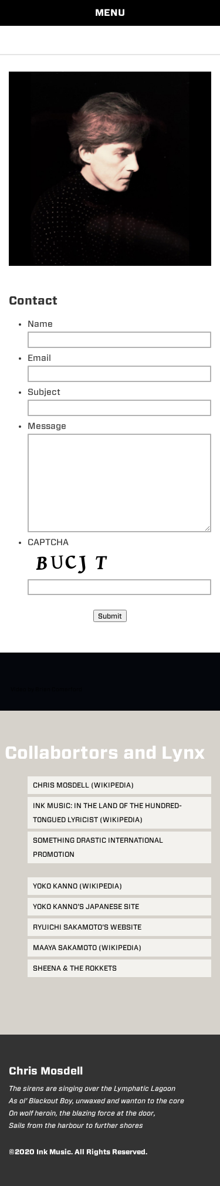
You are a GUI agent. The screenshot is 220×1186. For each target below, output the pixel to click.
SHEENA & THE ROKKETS (75, 968)
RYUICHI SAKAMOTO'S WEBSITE (87, 927)
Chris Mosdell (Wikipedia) (83, 784)
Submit (110, 615)
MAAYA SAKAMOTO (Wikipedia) (87, 947)
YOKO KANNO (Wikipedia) (77, 885)
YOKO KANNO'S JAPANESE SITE (86, 906)
